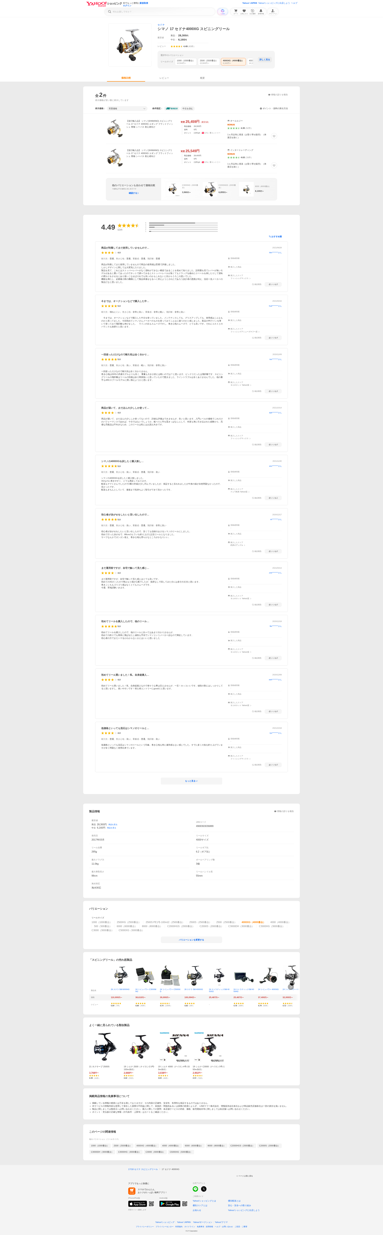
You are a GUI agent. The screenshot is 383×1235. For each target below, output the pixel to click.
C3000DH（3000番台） (102, 1152)
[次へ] (291, 987)
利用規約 (179, 1227)
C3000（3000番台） (155, 1152)
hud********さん (275, 306)
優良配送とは (234, 1201)
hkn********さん (275, 253)
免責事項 (200, 1227)
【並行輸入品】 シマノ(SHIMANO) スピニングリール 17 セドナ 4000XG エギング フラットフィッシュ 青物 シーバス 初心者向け (149, 124)
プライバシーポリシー (145, 1227)
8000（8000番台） (217, 1145)
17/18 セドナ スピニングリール (143, 1169)
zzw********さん (275, 573)
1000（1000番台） (100, 1145)
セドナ (161, 24)
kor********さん (276, 359)
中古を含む (188, 108)
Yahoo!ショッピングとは (204, 1201)
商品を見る (112, 824)
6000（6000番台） (194, 1145)
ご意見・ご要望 (241, 1227)
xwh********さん (275, 680)
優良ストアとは (200, 1205)
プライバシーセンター (165, 1227)
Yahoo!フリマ (221, 1222)
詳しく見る (265, 59)
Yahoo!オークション (202, 1222)
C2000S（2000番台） (269, 1145)
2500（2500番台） (123, 1145)
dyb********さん (275, 413)
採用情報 (209, 1227)
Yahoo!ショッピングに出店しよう (274, 3)
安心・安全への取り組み (239, 1205)
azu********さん (275, 466)
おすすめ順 (276, 236)
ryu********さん (276, 733)
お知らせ (197, 1210)
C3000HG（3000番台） (129, 1152)
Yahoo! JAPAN (249, 3)
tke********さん (276, 626)
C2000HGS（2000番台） (242, 1145)
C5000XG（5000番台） (181, 1152)
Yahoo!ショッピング (164, 1222)
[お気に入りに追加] (274, 136)
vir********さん (276, 519)
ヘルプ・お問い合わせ (224, 1227)
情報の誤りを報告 (285, 811)
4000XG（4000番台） (146, 1145)
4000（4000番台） (171, 1145)
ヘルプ (294, 3)
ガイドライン (189, 1227)
